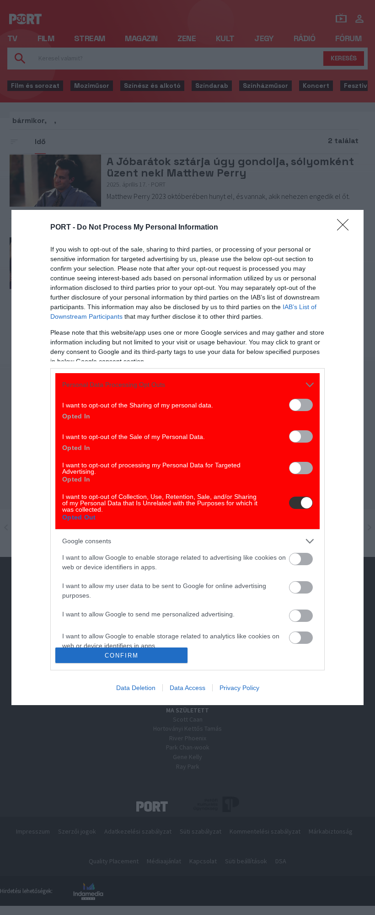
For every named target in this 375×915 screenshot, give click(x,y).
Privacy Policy (239, 687)
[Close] (345, 227)
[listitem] (187, 385)
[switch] (301, 405)
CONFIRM (122, 655)
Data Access (187, 687)
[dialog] (187, 457)
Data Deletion (135, 687)
